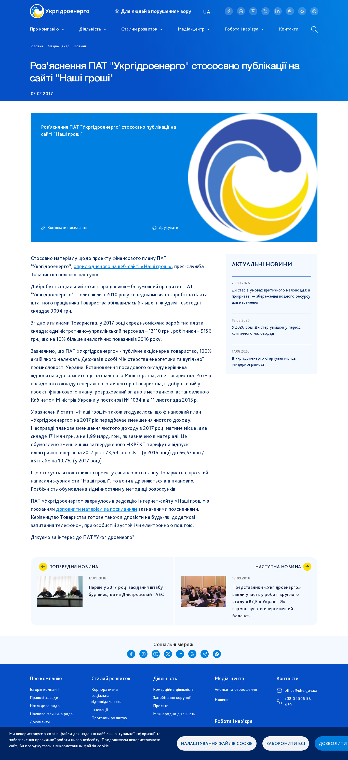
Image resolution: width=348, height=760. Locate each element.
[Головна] (59, 7)
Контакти (289, 29)
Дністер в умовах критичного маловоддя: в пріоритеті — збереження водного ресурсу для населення (271, 296)
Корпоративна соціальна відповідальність (106, 695)
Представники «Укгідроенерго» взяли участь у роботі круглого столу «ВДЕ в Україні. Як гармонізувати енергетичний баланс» (267, 601)
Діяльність (90, 29)
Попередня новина (73, 566)
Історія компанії (44, 689)
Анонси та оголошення (236, 689)
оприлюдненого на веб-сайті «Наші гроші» (123, 266)
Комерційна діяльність (173, 689)
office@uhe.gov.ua (301, 690)
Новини (80, 46)
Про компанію (44, 29)
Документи (40, 722)
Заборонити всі (285, 743)
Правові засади (44, 697)
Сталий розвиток (139, 29)
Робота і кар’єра (242, 29)
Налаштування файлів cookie (216, 743)
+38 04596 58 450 (298, 701)
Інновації (99, 709)
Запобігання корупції (172, 697)
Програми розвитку (109, 717)
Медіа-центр (191, 29)
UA (206, 12)
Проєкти (161, 705)
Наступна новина (278, 566)
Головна (36, 46)
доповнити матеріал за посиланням (96, 509)
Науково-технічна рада (51, 713)
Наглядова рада (45, 705)
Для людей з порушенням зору (156, 11)
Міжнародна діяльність (174, 713)
